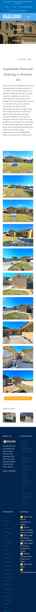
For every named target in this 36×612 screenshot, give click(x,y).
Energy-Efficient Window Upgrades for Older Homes (26, 446)
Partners (7, 558)
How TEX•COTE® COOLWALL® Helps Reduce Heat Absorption (26, 462)
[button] (4, 417)
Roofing (6, 585)
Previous (22, 59)
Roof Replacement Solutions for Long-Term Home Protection (26, 497)
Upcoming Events (7, 602)
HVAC (5, 550)
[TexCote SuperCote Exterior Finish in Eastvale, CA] (26, 418)
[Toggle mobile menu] (28, 17)
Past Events (8, 562)
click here (14, 135)
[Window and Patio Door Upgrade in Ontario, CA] (9, 418)
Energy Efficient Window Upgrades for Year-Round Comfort (26, 479)
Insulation (7, 554)
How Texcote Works (8, 534)
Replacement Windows (8, 579)
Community (8, 528)
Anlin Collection (7, 519)
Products (7, 573)
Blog (5, 525)
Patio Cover (8, 566)
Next (29, 59)
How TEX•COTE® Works (8, 543)
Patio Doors (8, 570)
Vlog (5, 607)
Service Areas (8, 588)
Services (7, 592)
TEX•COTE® (8, 596)
